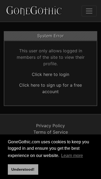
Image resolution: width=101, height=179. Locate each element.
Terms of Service (50, 132)
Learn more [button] (72, 155)
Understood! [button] (22, 169)
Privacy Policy (50, 125)
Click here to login (50, 74)
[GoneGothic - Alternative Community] (34, 11)
